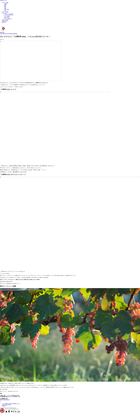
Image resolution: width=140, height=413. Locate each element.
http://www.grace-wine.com (5, 399)
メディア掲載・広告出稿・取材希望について (11, 403)
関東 (16, 33)
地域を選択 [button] (2, 32)
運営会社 (4, 22)
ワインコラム (4, 12)
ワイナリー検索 (5, 2)
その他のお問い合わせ (6, 404)
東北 (5, 4)
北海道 (5, 3)
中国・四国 (6, 9)
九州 (5, 10)
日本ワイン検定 (5, 19)
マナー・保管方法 (7, 18)
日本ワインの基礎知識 (8, 14)
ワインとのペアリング (8, 15)
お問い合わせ (4, 20)
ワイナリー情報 (5, 11)
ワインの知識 (7, 16)
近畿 (5, 8)
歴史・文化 (6, 17)
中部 (5, 7)
